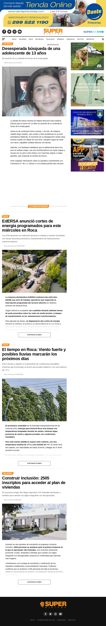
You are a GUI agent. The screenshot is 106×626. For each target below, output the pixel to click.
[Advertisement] (38, 187)
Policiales (50, 39)
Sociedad (22, 39)
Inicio (14, 39)
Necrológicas (53, 44)
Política (80, 39)
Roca (31, 39)
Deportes (90, 39)
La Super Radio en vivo (46, 620)
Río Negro (39, 39)
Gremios (60, 39)
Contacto (72, 620)
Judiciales (70, 39)
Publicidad (61, 620)
